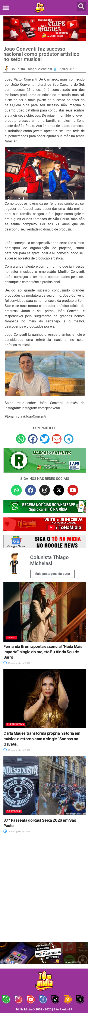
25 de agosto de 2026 (18, 663)
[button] (6, 8)
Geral (11, 637)
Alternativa (15, 724)
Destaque (14, 811)
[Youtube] (72, 490)
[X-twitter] (58, 490)
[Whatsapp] (16, 490)
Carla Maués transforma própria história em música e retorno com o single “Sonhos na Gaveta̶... (41, 738)
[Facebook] (30, 490)
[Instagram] (44, 490)
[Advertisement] (44, 890)
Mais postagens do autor (52, 574)
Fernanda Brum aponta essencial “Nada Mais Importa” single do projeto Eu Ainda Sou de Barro (42, 651)
